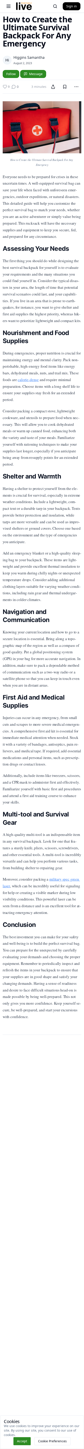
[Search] (55, 6)
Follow (11, 74)
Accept (22, 1441)
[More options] (76, 87)
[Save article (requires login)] (65, 87)
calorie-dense (28, 379)
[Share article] (53, 87)
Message (36, 74)
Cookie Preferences (52, 1441)
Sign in (71, 6)
